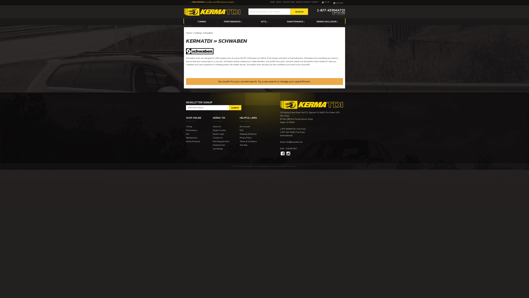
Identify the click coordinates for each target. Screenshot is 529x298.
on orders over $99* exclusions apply (213, 2)
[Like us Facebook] (282, 153)
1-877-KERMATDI (287, 129)
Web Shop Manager (288, 166)
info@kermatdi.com (294, 142)
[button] (278, 11)
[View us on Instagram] (288, 153)
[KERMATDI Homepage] (212, 11)
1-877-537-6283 (287, 132)
